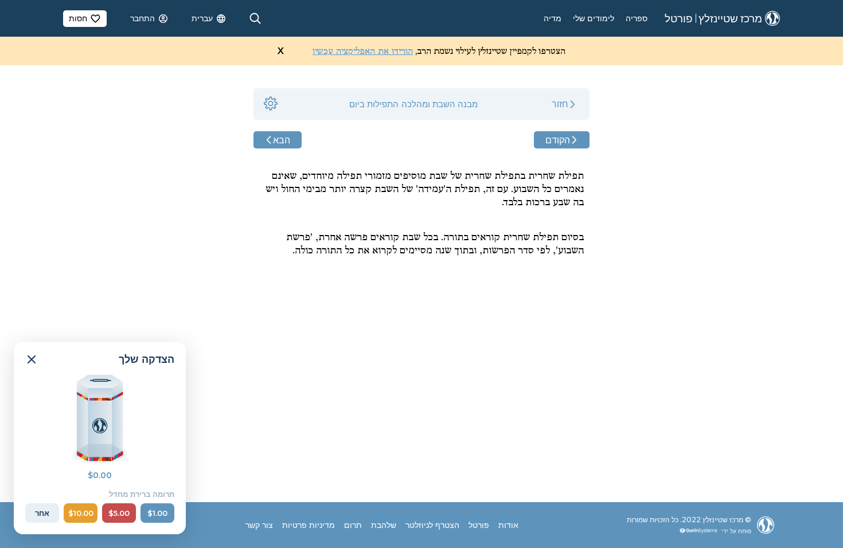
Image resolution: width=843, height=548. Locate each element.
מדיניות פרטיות (308, 525)
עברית (202, 18)
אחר (42, 513)
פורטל (479, 525)
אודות (508, 525)
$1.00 (157, 513)
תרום (353, 525)
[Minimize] (31, 359)
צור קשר (259, 525)
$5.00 (119, 513)
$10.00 (80, 513)
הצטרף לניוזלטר (432, 525)
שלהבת (383, 525)
